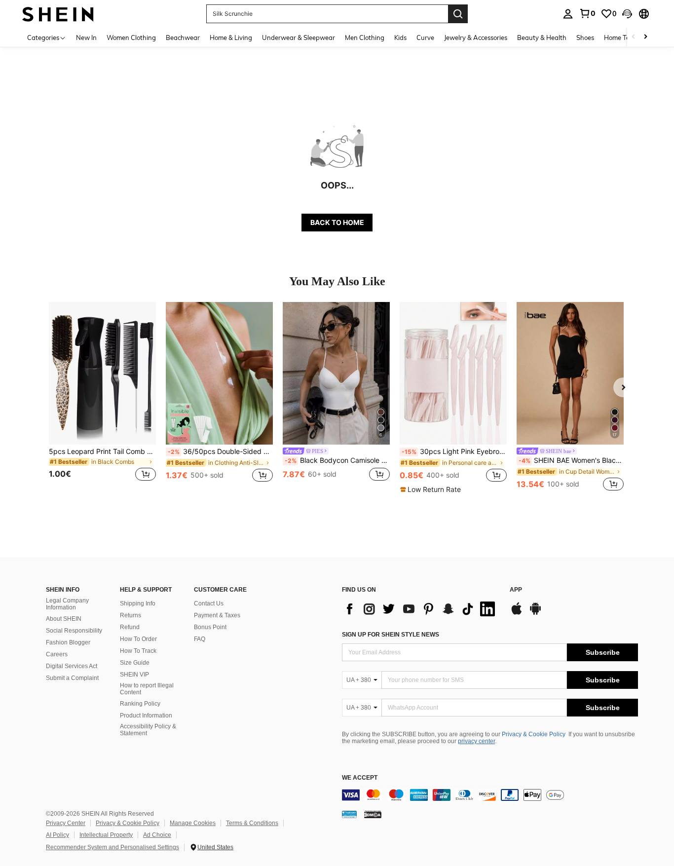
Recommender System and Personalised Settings (112, 847)
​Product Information (146, 715)
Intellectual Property (106, 834)
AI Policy (57, 834)
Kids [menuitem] (400, 37)
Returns (130, 615)
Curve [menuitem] (425, 37)
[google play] (535, 613)
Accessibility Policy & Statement (148, 730)
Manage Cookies (193, 823)
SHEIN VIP (134, 674)
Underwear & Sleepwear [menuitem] (298, 37)
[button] (627, 14)
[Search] (458, 13)
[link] (587, 13)
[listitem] (102, 397)
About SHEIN (63, 618)
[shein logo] (58, 13)
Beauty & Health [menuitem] (541, 37)
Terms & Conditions (252, 823)
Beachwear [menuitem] (183, 37)
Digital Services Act (71, 666)
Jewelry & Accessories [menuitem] (475, 37)
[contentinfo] (490, 795)
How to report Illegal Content (147, 689)
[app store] (517, 613)
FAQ (199, 639)
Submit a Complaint (72, 678)
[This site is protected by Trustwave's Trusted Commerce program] (349, 813)
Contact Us (209, 603)
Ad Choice (157, 834)
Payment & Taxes (217, 615)
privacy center (476, 741)
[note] (432, 489)
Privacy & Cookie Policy (533, 734)
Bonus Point (210, 627)
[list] (421, 609)
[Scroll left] (633, 37)
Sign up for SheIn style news (390, 634)
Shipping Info (137, 603)
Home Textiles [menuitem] (624, 37)
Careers (57, 654)
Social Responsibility (74, 630)
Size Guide (135, 662)
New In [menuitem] (86, 37)
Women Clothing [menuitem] (131, 37)
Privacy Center (65, 823)
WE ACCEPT (359, 778)
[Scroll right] (645, 37)
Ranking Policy (140, 703)
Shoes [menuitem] (585, 37)
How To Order (138, 639)
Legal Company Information (67, 604)
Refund (130, 627)
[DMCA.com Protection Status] (372, 813)
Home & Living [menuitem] (231, 37)
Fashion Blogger (68, 642)
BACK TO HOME (337, 222)
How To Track (138, 650)
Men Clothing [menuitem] (364, 37)
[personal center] (568, 14)
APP (516, 590)
